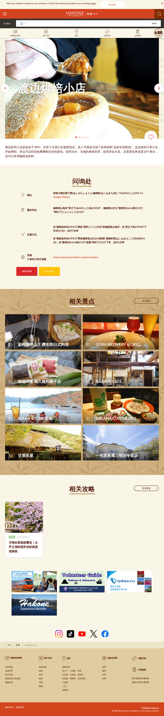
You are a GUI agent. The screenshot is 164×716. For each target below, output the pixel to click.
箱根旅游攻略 (16, 658)
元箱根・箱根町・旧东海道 (73, 678)
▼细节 (154, 23)
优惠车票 (142, 658)
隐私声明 (20, 707)
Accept (112, 4)
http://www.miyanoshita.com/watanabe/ (76, 257)
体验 (41, 682)
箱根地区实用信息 (12, 678)
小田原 (65, 682)
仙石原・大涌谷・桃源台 (72, 674)
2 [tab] (79, 137)
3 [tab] (82, 137)
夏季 (104, 671)
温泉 (41, 671)
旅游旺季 (9, 671)
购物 (41, 686)
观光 (41, 674)
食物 (23, 77)
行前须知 (9, 667)
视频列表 (9, 682)
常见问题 (9, 674)
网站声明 (9, 707)
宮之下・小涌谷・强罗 (72, 671)
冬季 (104, 678)
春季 (104, 667)
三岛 (64, 686)
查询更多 (146, 300)
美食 (41, 678)
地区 (69, 658)
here (93, 3)
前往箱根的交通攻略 (140, 678)
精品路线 (43, 667)
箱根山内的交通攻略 (140, 682)
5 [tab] (88, 137)
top (9, 645)
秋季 (104, 674)
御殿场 (65, 690)
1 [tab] (76, 137)
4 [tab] (85, 137)
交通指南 (142, 669)
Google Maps (60, 196)
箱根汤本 (66, 667)
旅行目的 (48, 658)
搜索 (159, 14)
